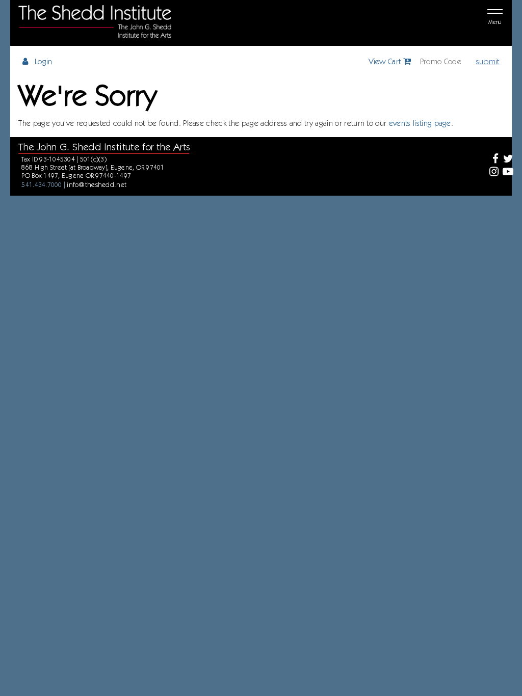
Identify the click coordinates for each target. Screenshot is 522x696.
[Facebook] (492, 159)
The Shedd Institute (94, 21)
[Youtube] (507, 172)
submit (488, 61)
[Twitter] (507, 159)
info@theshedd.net (96, 184)
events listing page (420, 122)
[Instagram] (492, 172)
